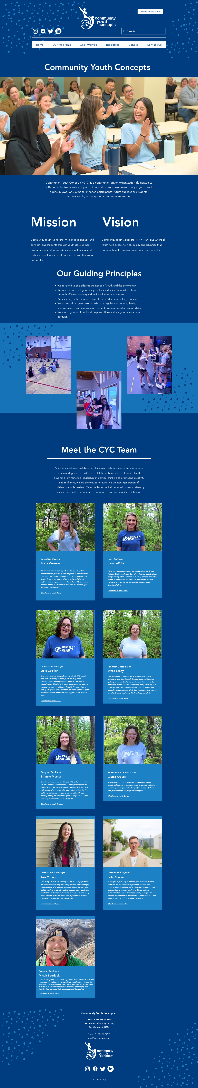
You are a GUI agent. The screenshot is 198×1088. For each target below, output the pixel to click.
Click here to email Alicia (51, 593)
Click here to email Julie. (51, 700)
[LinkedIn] (58, 31)
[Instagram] (35, 31)
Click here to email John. (118, 904)
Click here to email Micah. (49, 993)
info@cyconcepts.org (99, 1038)
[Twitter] (51, 31)
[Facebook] (43, 31)
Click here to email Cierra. (118, 796)
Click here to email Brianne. (52, 804)
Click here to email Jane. (118, 590)
